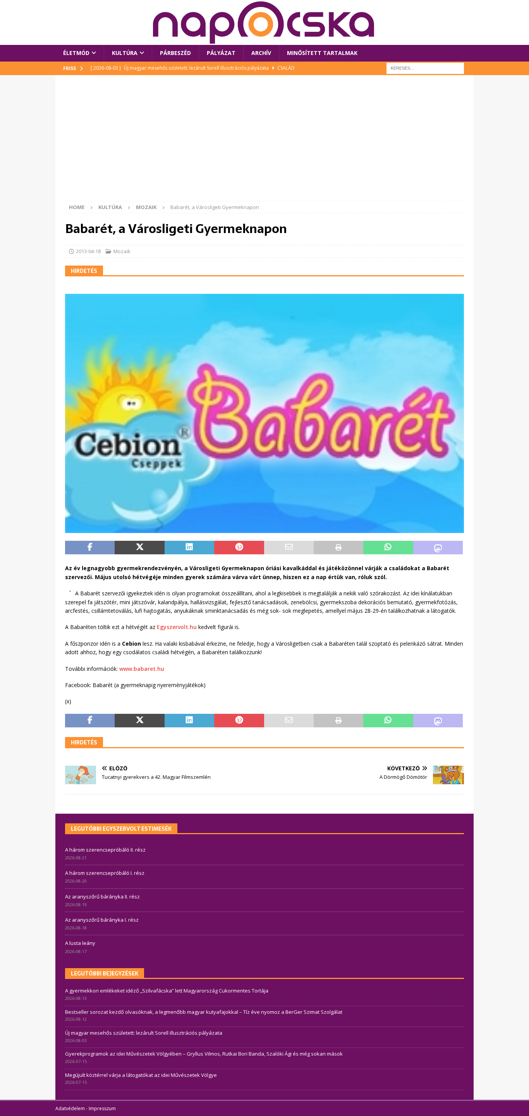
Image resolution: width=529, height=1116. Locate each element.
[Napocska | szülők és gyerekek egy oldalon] (264, 22)
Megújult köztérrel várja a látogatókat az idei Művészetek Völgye (141, 1074)
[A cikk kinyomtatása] (338, 548)
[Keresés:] (425, 67)
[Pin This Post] (239, 548)
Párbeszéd (175, 53)
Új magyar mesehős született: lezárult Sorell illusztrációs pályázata (143, 1032)
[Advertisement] (264, 143)
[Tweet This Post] (139, 548)
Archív (261, 53)
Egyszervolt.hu (177, 627)
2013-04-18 (88, 251)
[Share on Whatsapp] (388, 548)
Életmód (76, 53)
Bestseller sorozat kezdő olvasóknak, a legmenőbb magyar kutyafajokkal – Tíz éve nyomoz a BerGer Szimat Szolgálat (203, 1011)
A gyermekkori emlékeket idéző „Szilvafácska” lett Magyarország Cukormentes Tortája (166, 990)
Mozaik (122, 251)
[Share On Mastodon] (438, 548)
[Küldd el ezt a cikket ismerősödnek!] (289, 548)
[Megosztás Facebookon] (90, 548)
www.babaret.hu (141, 668)
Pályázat (221, 53)
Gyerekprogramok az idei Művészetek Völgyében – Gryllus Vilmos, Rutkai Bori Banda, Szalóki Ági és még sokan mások (204, 1053)
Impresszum (102, 1108)
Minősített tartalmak (322, 53)
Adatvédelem (70, 1108)
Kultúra (124, 53)
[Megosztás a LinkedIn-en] (189, 548)
